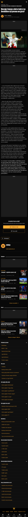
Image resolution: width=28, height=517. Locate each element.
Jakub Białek (3, 334)
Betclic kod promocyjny (6, 497)
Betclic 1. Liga (4, 348)
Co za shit (15, 231)
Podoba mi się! (15, 226)
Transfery (4, 366)
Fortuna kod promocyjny (7, 488)
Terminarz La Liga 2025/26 (7, 378)
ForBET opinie (4, 472)
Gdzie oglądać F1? (5, 415)
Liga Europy (3, 270)
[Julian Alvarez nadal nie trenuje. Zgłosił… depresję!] (14, 289)
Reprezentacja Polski (6, 351)
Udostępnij (6, 238)
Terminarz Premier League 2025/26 (9, 375)
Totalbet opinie (5, 470)
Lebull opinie (4, 451)
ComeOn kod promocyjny (7, 500)
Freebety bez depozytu (6, 427)
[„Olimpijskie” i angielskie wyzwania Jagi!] (14, 273)
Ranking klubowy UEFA (6, 369)
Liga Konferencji (5, 357)
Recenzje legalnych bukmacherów (6, 440)
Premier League (5, 360)
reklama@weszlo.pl (10, 248)
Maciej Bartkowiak (4, 283)
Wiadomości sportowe (4, 342)
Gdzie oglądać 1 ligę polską (7, 387)
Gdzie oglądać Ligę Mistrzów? (8, 390)
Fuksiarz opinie (5, 457)
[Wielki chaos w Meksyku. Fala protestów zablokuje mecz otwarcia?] (14, 332)
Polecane (2, 321)
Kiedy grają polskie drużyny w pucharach (10, 372)
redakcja (9, 15)
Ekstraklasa (3, 294)
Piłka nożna (3, 364)
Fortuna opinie (4, 442)
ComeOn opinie (5, 464)
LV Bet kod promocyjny (6, 491)
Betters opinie (4, 478)
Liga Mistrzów (4, 354)
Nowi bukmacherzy (6, 433)
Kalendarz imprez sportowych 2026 (9, 406)
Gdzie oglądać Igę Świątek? (7, 412)
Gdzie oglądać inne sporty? (5, 403)
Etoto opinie (4, 475)
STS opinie (4, 467)
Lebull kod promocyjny (6, 494)
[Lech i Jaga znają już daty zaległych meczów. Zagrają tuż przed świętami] (14, 296)
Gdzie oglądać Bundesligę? (7, 399)
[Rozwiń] (26, 342)
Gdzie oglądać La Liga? (6, 396)
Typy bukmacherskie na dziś (8, 436)
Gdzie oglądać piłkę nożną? (5, 382)
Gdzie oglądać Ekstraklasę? (7, 385)
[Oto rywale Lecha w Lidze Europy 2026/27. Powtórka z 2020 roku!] (14, 281)
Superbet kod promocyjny (7, 485)
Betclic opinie (4, 454)
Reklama (15, 511)
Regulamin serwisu (21, 511)
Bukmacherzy (3, 418)
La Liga (2, 286)
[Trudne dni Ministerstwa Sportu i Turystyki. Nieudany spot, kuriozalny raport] (14, 324)
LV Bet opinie (4, 448)
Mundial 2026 (3, 329)
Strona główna (3, 4)
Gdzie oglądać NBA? (6, 409)
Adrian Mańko (3, 275)
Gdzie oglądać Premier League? (8, 393)
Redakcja (7, 511)
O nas (4, 511)
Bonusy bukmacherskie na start (8, 421)
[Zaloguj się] (26, 2)
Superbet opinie (5, 445)
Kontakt (11, 511)
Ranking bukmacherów (6, 430)
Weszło (7, 4)
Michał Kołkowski (4, 326)
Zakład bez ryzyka (5, 424)
